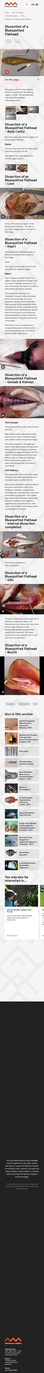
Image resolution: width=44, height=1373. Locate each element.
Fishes (22, 16)
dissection (10, 704)
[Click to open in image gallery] (10, 109)
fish (35, 704)
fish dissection (24, 704)
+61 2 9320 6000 (11, 1370)
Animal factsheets (11, 16)
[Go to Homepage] (22, 1340)
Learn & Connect (18, 12)
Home (7, 12)
